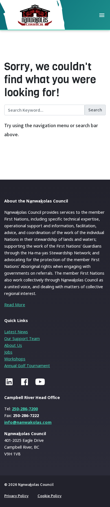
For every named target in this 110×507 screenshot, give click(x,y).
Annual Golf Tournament (27, 365)
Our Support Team (22, 338)
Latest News (16, 331)
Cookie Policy (49, 495)
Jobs (8, 352)
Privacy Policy (16, 495)
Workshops (14, 358)
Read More (14, 304)
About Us (13, 345)
